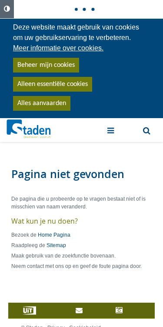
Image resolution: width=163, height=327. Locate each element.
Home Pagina (54, 235)
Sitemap (56, 245)
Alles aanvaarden (41, 103)
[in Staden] (41, 310)
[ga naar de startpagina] (29, 129)
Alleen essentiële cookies (52, 84)
